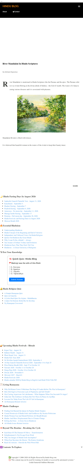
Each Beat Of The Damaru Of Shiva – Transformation (23, 432)
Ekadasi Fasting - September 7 (15, 206)
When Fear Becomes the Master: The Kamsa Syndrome (24, 440)
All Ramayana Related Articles (15, 401)
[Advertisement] (41, 35)
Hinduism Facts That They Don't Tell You (19, 245)
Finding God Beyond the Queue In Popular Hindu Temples (25, 411)
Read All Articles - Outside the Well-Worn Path (21, 442)
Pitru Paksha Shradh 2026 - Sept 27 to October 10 (22, 365)
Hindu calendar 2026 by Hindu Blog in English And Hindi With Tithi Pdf (30, 380)
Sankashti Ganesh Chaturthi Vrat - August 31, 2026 (22, 201)
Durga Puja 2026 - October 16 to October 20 (20, 370)
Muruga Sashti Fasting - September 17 (18, 213)
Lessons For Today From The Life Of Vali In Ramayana (24, 399)
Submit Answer (17, 280)
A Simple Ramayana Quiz (13, 293)
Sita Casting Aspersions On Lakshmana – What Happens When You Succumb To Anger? (36, 394)
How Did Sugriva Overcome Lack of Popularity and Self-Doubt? (27, 391)
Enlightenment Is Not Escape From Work (19, 435)
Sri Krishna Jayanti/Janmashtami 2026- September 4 (23, 360)
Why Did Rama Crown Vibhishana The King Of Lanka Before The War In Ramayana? (34, 389)
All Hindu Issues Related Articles (16, 423)
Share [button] (75, 186)
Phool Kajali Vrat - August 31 (15, 355)
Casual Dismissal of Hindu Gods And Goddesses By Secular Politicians (30, 413)
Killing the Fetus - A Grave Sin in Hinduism (20, 421)
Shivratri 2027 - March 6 (13, 375)
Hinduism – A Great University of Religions (20, 247)
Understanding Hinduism (13, 230)
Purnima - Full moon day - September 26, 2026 (21, 216)
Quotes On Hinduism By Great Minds (18, 237)
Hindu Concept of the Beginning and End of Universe (23, 232)
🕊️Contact (16, 12)
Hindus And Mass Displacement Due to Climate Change (24, 418)
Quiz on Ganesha (10, 295)
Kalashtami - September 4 (13, 203)
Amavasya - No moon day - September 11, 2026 (21, 211)
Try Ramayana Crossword (13, 303)
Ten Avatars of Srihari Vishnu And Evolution (20, 242)
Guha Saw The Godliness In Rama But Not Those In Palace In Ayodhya (29, 396)
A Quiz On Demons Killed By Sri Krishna (19, 300)
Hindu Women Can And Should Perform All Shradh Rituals (25, 416)
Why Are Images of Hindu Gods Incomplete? (20, 437)
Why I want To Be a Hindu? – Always (17, 240)
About (5, 12)
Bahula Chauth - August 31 (14, 352)
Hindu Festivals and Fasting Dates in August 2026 (22, 218)
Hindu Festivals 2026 (12, 377)
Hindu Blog (11, 6)
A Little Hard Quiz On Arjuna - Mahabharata (20, 298)
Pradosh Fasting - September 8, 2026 (17, 208)
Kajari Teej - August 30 (12, 350)
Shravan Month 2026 (11, 221)
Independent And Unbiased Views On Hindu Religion (23, 235)
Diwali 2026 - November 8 (13, 372)
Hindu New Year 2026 (12, 357)
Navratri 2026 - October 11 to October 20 (19, 367)
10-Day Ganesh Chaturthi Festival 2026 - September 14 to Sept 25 (27, 362)
